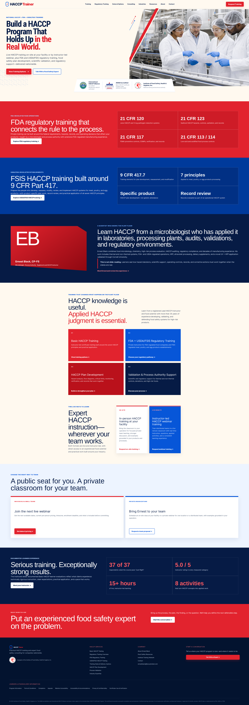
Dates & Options (118, 4)
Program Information (15, 688)
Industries (142, 4)
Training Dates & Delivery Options (100, 664)
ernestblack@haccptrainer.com (148, 664)
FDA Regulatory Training (97, 657)
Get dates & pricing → (25, 531)
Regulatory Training (102, 4)
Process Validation (95, 670)
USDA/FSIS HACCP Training (98, 661)
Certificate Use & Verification (118, 688)
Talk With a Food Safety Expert (47, 72)
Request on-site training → (129, 449)
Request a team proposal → (142, 531)
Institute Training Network (146, 657)
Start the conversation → (162, 620)
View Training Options (19, 72)
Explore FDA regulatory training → (26, 141)
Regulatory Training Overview (99, 654)
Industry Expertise (95, 673)
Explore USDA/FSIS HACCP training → (27, 198)
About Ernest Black (144, 651)
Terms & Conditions (30, 688)
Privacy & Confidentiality (99, 688)
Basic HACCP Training (97, 651)
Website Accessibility (61, 688)
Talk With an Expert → (213, 657)
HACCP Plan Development (98, 667)
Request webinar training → (162, 449)
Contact (171, 4)
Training (88, 4)
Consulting (131, 4)
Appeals (50, 688)
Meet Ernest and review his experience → (113, 271)
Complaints (42, 688)
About (163, 4)
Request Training (234, 4)
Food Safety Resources (145, 654)
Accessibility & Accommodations (80, 688)
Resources (153, 4)
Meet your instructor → (22, 585)
